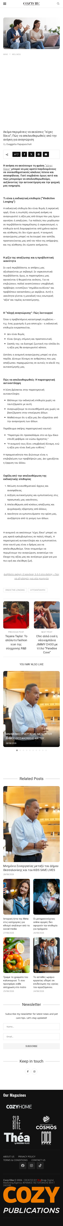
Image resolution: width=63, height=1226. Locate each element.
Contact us (38, 1160)
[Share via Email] (46, 154)
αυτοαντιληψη (37, 590)
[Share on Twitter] (31, 154)
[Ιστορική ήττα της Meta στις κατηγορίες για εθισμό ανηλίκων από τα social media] (16, 897)
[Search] (58, 3)
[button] (6, 711)
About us (8, 1156)
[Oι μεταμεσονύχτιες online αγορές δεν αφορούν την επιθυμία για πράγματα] (46, 897)
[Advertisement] (31, 89)
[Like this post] (17, 154)
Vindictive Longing (15, 590)
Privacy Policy (26, 1156)
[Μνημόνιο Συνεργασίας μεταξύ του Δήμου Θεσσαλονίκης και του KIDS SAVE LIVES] (31, 709)
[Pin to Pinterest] (39, 154)
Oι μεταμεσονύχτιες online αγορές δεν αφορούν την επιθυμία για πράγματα (45, 923)
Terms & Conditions (15, 1160)
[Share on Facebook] (24, 154)
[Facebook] (22, 1165)
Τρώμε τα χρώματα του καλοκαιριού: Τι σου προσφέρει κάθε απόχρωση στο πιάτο (15, 982)
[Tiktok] (40, 1165)
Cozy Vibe (8, 1180)
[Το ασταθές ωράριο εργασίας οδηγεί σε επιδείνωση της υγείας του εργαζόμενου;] (46, 955)
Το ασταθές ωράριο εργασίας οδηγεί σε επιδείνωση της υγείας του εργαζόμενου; (45, 982)
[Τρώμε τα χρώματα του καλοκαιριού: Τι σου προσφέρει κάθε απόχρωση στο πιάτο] (16, 955)
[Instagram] (31, 1165)
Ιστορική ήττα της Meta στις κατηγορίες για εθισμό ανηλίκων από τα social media (16, 923)
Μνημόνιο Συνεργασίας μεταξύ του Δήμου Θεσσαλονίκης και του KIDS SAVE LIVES (30, 868)
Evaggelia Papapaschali (19, 144)
